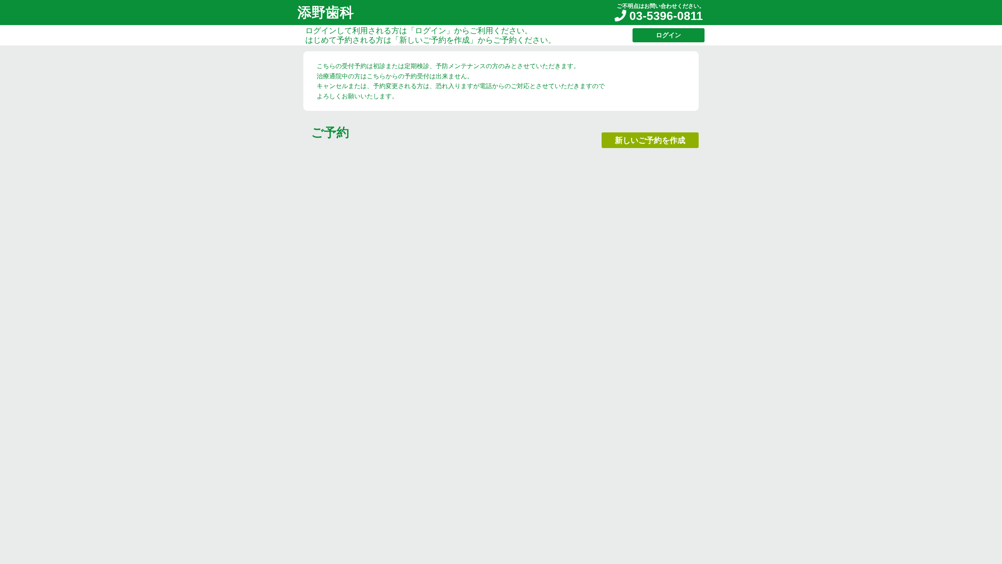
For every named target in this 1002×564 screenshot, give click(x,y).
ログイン (668, 35)
